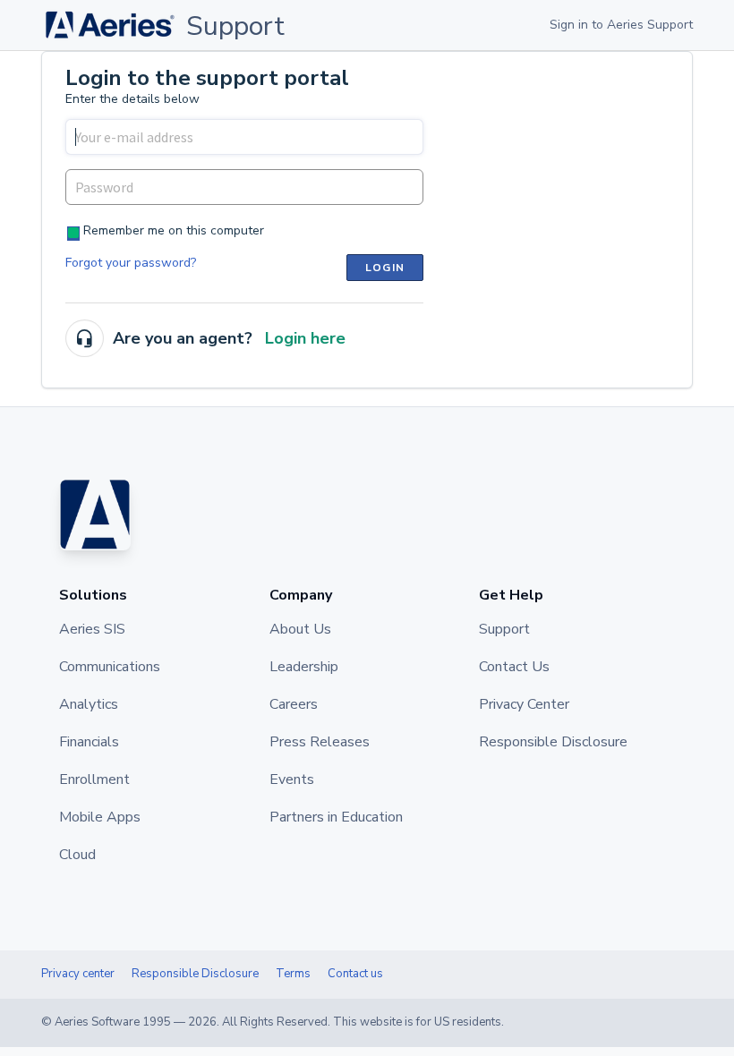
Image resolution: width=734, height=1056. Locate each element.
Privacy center (78, 974)
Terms (293, 974)
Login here (305, 338)
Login (385, 267)
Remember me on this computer (173, 230)
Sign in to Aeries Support (621, 24)
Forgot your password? (130, 262)
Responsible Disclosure (195, 974)
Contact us (355, 974)
